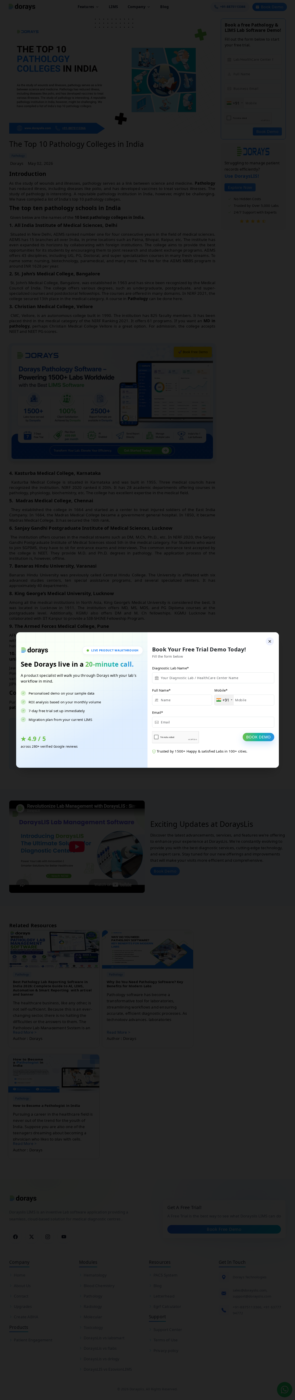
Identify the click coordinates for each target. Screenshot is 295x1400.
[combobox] (224, 700)
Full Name (161, 690)
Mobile (220, 690)
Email (157, 712)
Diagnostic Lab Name (170, 668)
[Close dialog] (270, 641)
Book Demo (258, 737)
